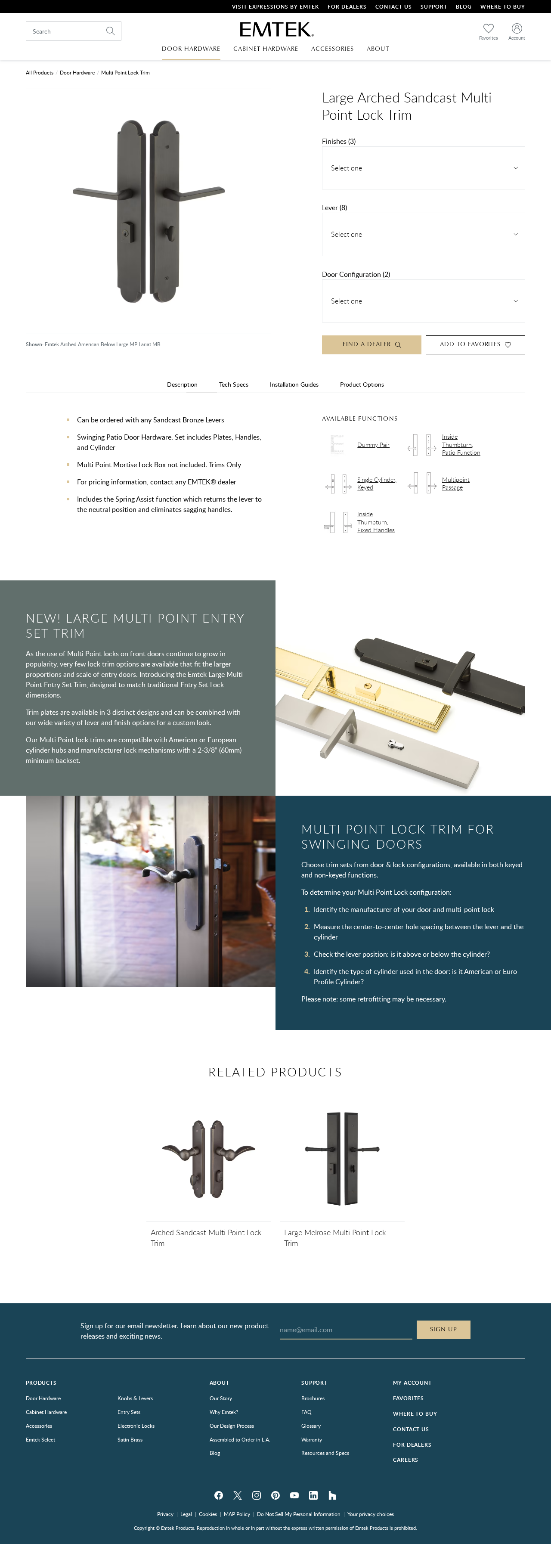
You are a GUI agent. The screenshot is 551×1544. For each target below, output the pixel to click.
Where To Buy (502, 6)
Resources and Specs (325, 1452)
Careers (405, 1459)
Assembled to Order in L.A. (240, 1439)
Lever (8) (334, 207)
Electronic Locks (136, 1425)
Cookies (208, 1513)
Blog (464, 6)
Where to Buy (415, 1413)
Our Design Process (232, 1425)
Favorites (408, 1398)
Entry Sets (129, 1411)
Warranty (311, 1439)
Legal (186, 1513)
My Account (412, 1382)
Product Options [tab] (362, 384)
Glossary (311, 1425)
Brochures (313, 1398)
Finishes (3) (339, 141)
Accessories (39, 1425)
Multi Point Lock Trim (125, 72)
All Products (39, 72)
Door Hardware (77, 72)
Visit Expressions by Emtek (275, 6)
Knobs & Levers (135, 1398)
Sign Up (443, 1329)
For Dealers (347, 6)
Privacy (165, 1513)
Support (434, 6)
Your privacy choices (370, 1513)
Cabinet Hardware (46, 1411)
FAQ (306, 1411)
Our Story (221, 1398)
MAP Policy (237, 1513)
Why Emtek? (224, 1411)
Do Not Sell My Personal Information (299, 1513)
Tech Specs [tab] (233, 384)
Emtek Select (40, 1439)
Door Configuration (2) (356, 274)
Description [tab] (182, 384)
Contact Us (393, 6)
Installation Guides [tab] (294, 384)
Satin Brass (130, 1439)
